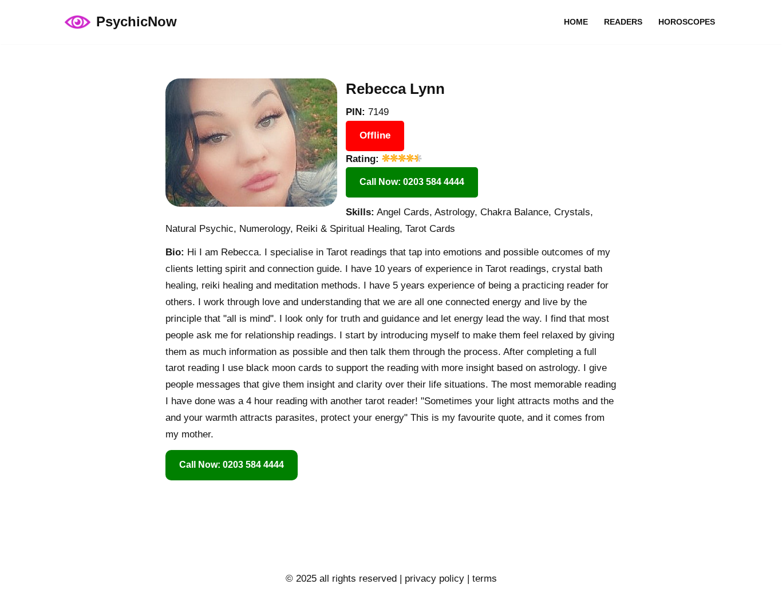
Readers (623, 22)
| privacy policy (430, 578)
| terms (480, 578)
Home (576, 22)
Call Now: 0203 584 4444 (412, 182)
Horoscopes (686, 22)
